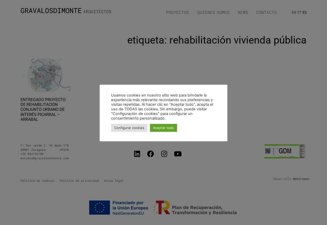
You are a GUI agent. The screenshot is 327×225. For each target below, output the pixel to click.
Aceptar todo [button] (163, 128)
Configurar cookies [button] (129, 128)
